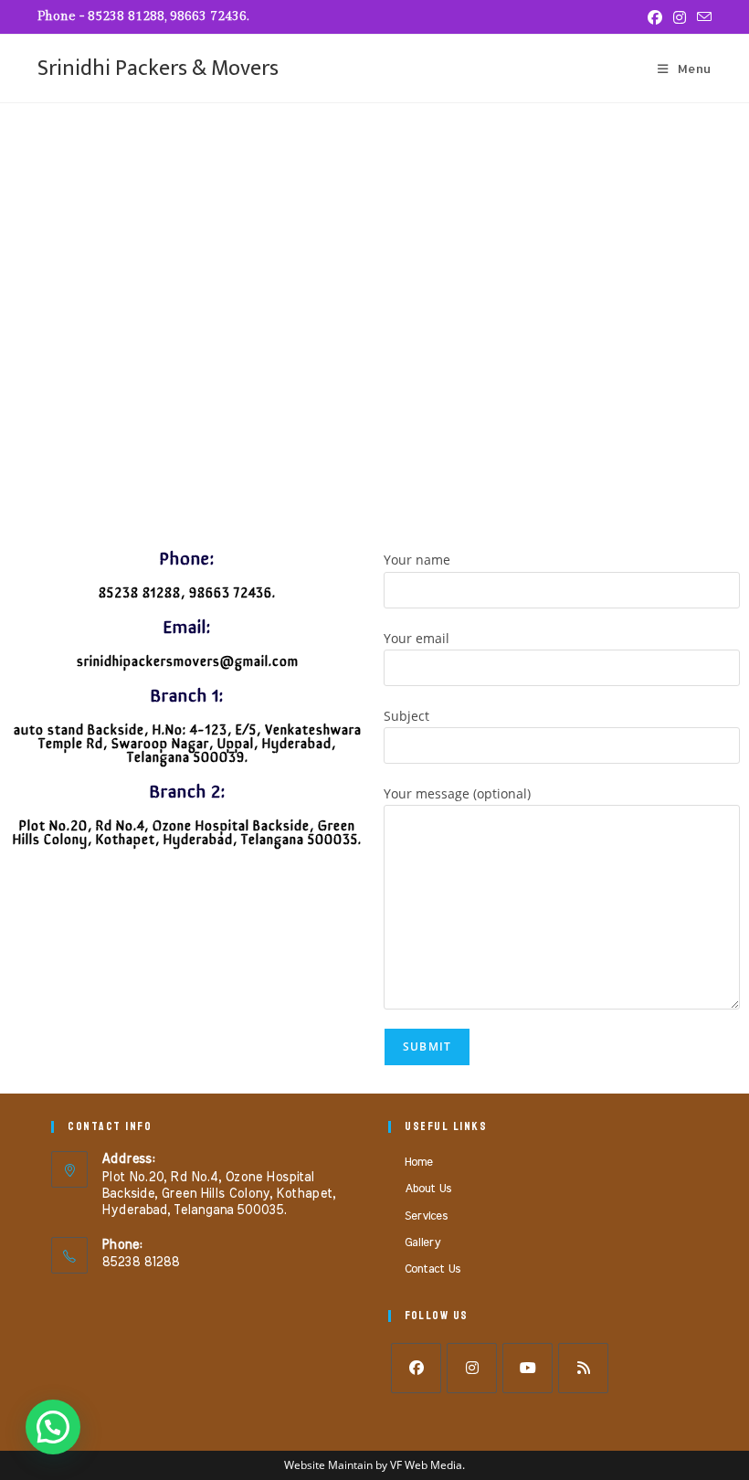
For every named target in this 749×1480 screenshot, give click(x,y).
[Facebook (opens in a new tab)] (655, 17)
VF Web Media (426, 1465)
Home (419, 1162)
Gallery (422, 1243)
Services (426, 1216)
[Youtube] (527, 1368)
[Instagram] (472, 1368)
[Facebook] (416, 1368)
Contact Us (432, 1269)
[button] (53, 1427)
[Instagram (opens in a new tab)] (679, 17)
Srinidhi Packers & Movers (158, 68)
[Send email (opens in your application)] (701, 17)
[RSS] (583, 1368)
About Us (428, 1189)
